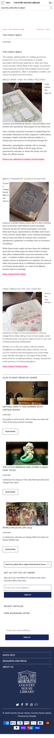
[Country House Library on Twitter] (18, 704)
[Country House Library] (27, 2)
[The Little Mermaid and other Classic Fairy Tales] (27, 453)
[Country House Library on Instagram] (32, 704)
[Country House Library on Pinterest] (27, 704)
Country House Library (20, 713)
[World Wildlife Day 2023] (27, 514)
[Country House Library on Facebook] (22, 704)
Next (48, 29)
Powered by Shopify (27, 716)
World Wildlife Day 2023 (17, 528)
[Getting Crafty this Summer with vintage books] (27, 393)
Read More (10, 431)
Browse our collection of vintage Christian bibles (23, 159)
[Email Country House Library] (36, 704)
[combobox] (27, 7)
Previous (39, 29)
